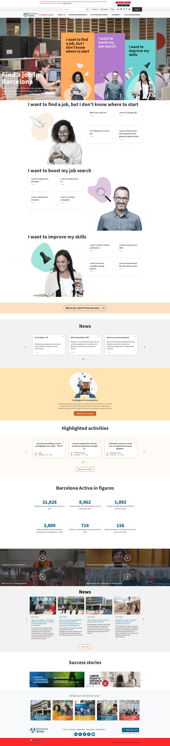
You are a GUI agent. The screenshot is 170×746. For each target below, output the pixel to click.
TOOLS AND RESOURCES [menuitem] (132, 15)
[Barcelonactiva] (30, 15)
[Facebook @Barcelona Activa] (126, 9)
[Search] (87, 9)
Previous (27, 680)
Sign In (137, 9)
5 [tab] (91, 643)
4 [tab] (88, 643)
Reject (127, 2)
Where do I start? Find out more (83, 308)
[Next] (145, 347)
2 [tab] (82, 643)
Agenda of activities (85, 469)
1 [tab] (79, 643)
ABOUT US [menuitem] (61, 15)
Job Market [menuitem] (115, 15)
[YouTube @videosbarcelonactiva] (129, 9)
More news (85, 647)
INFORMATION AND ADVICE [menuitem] (78, 15)
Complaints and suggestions (132, 742)
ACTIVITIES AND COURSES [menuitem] (99, 15)
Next (142, 680)
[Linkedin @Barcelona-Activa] (118, 9)
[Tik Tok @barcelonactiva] (124, 9)
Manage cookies (123, 5)
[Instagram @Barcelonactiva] (121, 9)
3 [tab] (85, 643)
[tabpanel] (49, 344)
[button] (42, 558)
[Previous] (25, 347)
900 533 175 (132, 729)
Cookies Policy (66, 3)
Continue (119, 2)
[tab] (83, 359)
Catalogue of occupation (85, 413)
